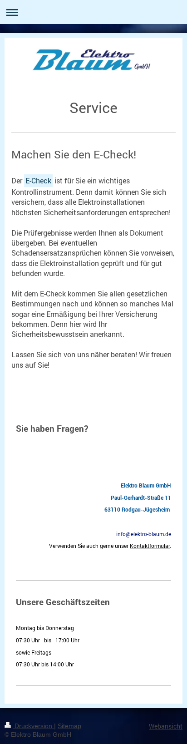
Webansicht (165, 726)
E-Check (38, 180)
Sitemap (69, 725)
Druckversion (33, 725)
